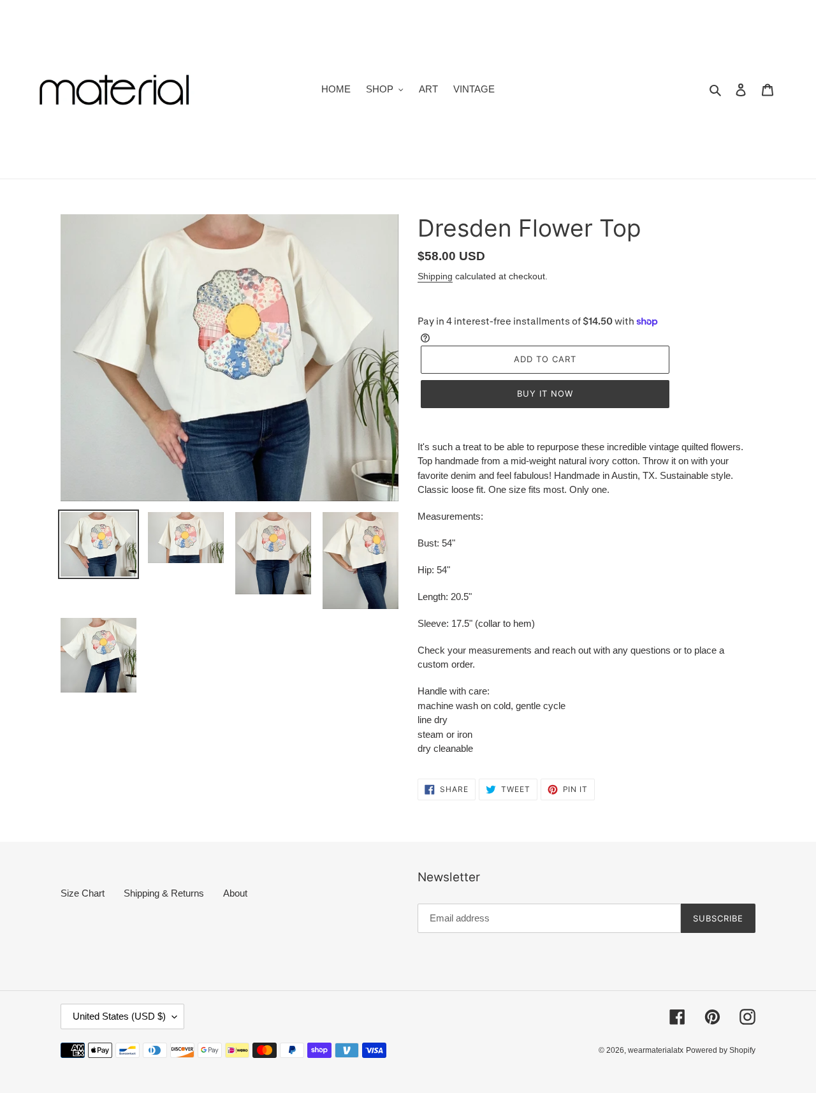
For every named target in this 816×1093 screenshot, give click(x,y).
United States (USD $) (119, 1016)
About (235, 893)
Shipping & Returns (164, 893)
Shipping (435, 276)
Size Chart (83, 893)
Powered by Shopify (720, 1050)
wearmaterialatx (655, 1050)
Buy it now (545, 393)
